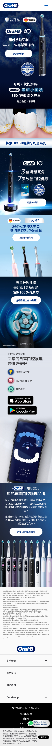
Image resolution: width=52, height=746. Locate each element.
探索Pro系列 (26, 237)
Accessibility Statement (26, 728)
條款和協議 (26, 713)
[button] (21, 400)
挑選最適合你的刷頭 (26, 300)
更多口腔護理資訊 (26, 532)
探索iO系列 (18, 53)
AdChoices (25, 723)
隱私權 (26, 718)
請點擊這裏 (20, 738)
